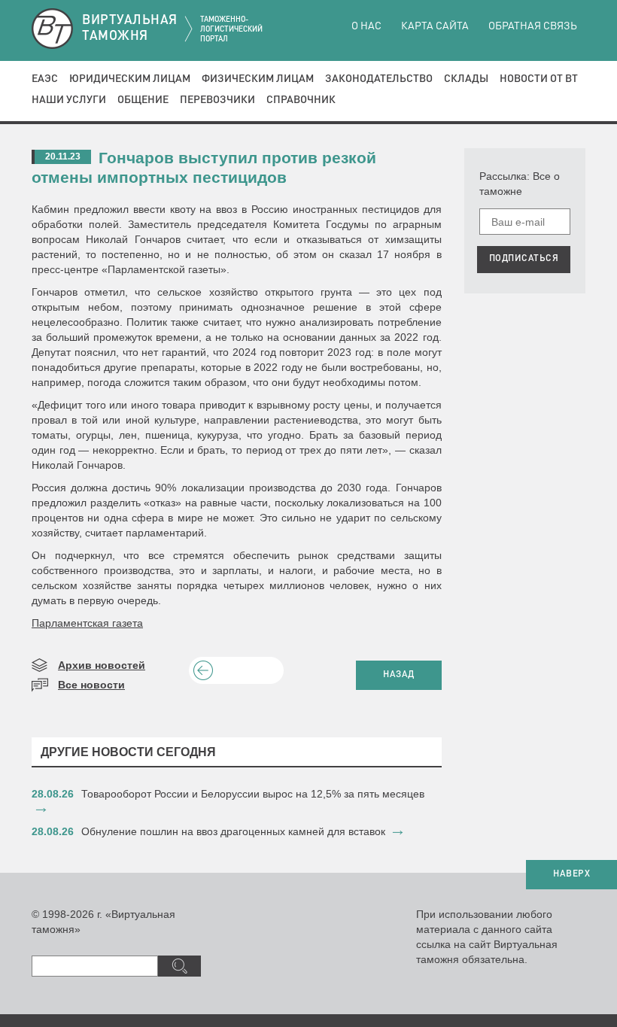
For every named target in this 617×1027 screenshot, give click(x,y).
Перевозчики (217, 100)
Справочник (301, 100)
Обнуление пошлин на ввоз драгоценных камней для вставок (233, 831)
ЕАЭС (45, 79)
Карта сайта (435, 26)
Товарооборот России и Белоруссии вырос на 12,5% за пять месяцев (252, 794)
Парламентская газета (87, 623)
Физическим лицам (258, 79)
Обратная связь (532, 26)
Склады (466, 79)
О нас (366, 26)
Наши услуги (69, 100)
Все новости (91, 685)
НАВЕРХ (571, 874)
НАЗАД (399, 674)
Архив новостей (101, 665)
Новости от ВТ (539, 79)
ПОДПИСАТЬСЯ (524, 258)
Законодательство (379, 79)
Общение (143, 100)
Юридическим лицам (129, 79)
